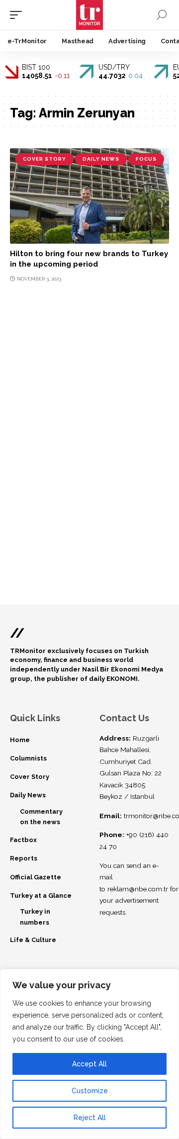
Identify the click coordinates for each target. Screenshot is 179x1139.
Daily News (101, 159)
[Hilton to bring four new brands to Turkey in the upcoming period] (89, 196)
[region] (89, 1054)
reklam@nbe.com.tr (137, 889)
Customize (90, 1091)
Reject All (90, 1118)
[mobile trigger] (18, 15)
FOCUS (146, 159)
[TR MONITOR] (89, 15)
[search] (161, 15)
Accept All (89, 1064)
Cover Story (44, 159)
